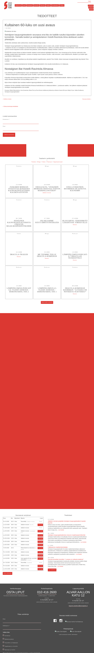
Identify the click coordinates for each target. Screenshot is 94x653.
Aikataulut (29, 5)
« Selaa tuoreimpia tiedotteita (10, 106)
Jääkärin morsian (47, 192)
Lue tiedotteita (52, 569)
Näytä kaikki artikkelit (47, 302)
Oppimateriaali (58, 161)
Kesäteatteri (55, 5)
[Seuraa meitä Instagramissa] (61, 621)
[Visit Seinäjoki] (76, 631)
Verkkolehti (90, 5)
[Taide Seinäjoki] (60, 631)
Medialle (91, 9)
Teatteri (48, 5)
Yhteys (62, 5)
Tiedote (33, 161)
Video (43, 161)
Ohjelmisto (18, 5)
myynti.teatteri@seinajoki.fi (78, 605)
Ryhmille (36, 5)
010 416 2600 (47, 592)
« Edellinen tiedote (7, 99)
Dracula (75, 224)
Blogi (39, 161)
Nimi (4, 126)
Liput (24, 5)
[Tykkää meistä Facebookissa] (55, 621)
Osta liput (40, 524)
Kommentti (6, 119)
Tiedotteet (91, 7)
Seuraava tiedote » (86, 99)
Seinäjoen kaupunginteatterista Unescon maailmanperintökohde (67, 538)
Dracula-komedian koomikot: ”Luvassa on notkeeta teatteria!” (67, 563)
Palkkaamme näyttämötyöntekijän (67, 550)
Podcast (49, 161)
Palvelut (42, 5)
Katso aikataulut (8, 573)
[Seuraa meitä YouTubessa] (74, 621)
